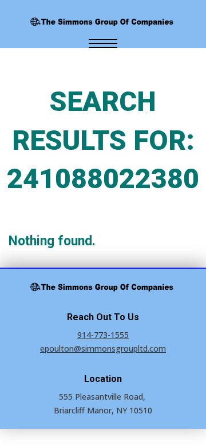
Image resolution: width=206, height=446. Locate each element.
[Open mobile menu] (103, 43)
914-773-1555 (103, 334)
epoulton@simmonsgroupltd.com (103, 348)
